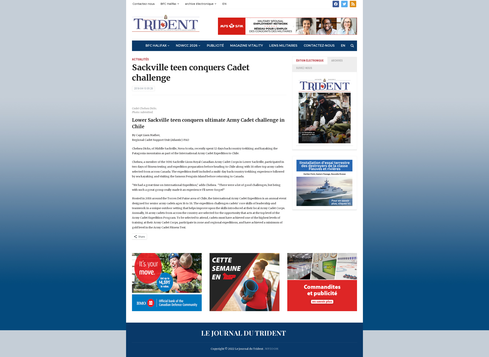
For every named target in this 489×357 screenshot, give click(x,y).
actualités (140, 59)
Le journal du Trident (243, 332)
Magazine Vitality (246, 45)
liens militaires (283, 45)
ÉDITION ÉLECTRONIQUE (310, 60)
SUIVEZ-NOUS (304, 68)
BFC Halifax (168, 4)
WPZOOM (271, 349)
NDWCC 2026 (187, 45)
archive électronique (199, 4)
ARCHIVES (337, 60)
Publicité (215, 45)
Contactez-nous (144, 4)
